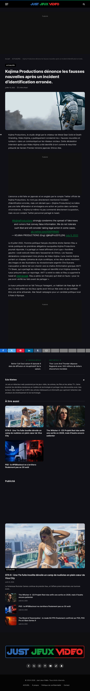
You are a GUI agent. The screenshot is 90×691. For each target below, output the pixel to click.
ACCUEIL (26, 685)
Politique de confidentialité (51, 685)
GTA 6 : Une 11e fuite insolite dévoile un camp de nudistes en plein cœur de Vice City (23, 433)
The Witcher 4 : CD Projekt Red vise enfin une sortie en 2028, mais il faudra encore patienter (66, 433)
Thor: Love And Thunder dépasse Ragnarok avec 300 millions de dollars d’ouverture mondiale (65, 366)
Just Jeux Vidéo (42, 680)
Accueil (7, 59)
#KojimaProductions (22, 220)
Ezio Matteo (11, 380)
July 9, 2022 (72, 235)
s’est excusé (22, 276)
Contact (66, 685)
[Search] (83, 4)
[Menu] (6, 4)
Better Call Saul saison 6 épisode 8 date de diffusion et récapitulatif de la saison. (25, 366)
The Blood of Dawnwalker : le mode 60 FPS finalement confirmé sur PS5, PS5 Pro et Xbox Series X (51, 619)
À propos (35, 685)
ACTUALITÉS (16, 59)
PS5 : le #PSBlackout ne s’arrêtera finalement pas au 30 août (20, 465)
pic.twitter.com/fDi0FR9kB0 (45, 231)
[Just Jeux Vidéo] (45, 4)
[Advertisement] (45, 34)
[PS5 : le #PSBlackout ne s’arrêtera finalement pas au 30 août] (24, 450)
